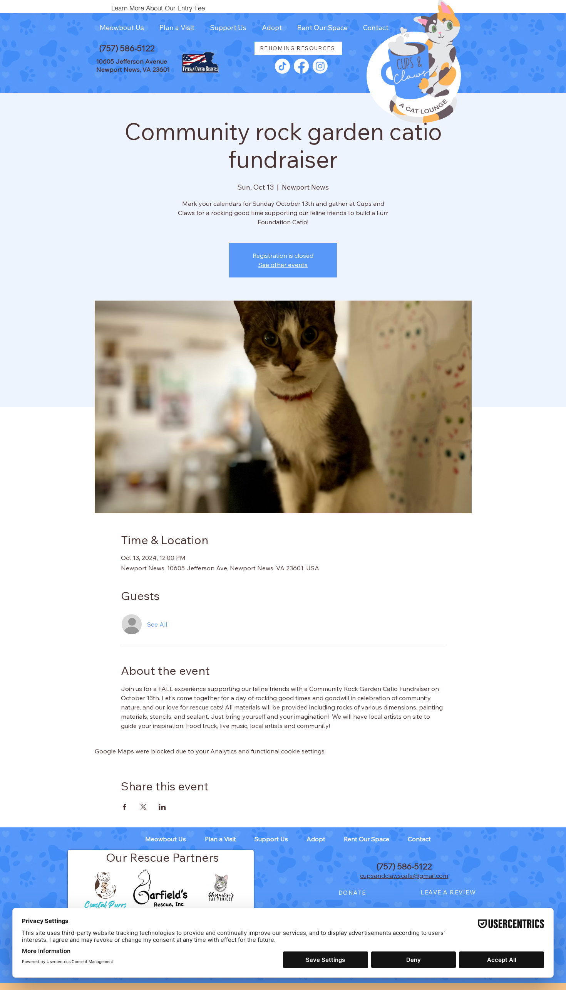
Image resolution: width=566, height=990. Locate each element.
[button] (122, 27)
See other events (283, 265)
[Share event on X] (143, 807)
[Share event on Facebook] (124, 807)
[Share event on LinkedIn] (162, 807)
